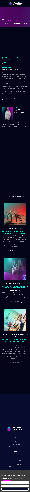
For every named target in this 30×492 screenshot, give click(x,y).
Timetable (8, 466)
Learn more (5, 131)
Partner (8, 462)
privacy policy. (6, 479)
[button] (28, 3)
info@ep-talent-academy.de (15, 446)
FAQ (7, 455)
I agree (15, 482)
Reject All (15, 485)
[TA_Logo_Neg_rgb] (15, 3)
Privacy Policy (18, 464)
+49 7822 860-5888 (15, 444)
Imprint (17, 455)
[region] (15, 481)
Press (7, 459)
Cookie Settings (15, 489)
